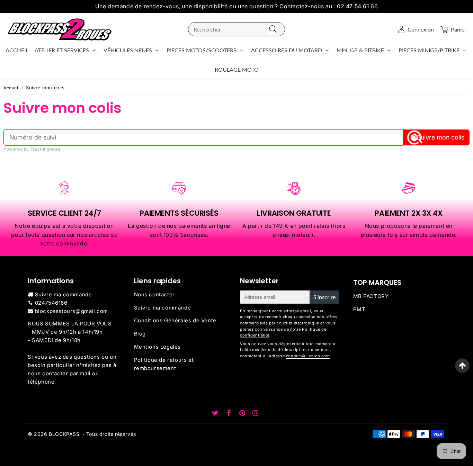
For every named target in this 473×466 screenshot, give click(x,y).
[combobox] (236, 29)
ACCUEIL (17, 50)
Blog (140, 333)
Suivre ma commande (63, 294)
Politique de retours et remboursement (164, 364)
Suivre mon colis (440, 137)
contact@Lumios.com (308, 355)
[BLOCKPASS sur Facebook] (229, 413)
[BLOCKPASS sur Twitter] (216, 413)
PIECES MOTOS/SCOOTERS (202, 50)
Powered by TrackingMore (32, 149)
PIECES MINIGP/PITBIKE (429, 50)
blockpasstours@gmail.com (71, 311)
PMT (359, 309)
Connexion (421, 29)
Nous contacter (154, 294)
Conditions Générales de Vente (175, 320)
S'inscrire (324, 297)
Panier (458, 29)
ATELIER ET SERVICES (62, 50)
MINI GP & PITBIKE (360, 50)
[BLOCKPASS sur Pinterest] (243, 413)
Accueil (11, 87)
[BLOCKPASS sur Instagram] (255, 413)
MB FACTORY (371, 296)
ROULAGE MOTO (237, 69)
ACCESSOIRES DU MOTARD (286, 50)
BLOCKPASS (64, 434)
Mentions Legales (157, 346)
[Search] (273, 29)
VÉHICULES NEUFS (128, 50)
